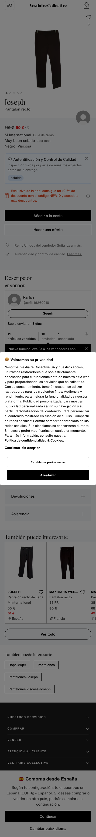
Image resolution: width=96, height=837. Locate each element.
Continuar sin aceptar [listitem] (22, 447)
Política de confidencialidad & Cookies (34, 440)
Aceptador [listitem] (48, 475)
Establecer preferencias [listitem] (48, 462)
